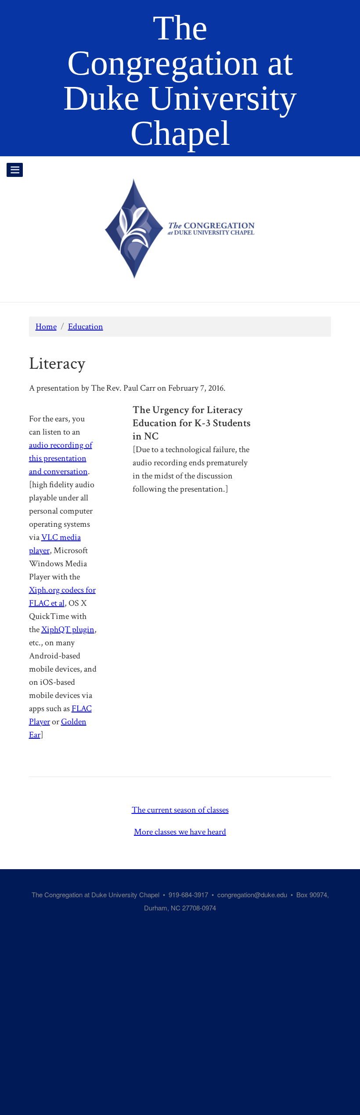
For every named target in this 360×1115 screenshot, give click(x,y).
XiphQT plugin (67, 629)
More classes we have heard (180, 832)
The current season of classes (180, 810)
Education (85, 326)
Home (46, 326)
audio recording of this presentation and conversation (60, 458)
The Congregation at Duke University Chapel (180, 80)
